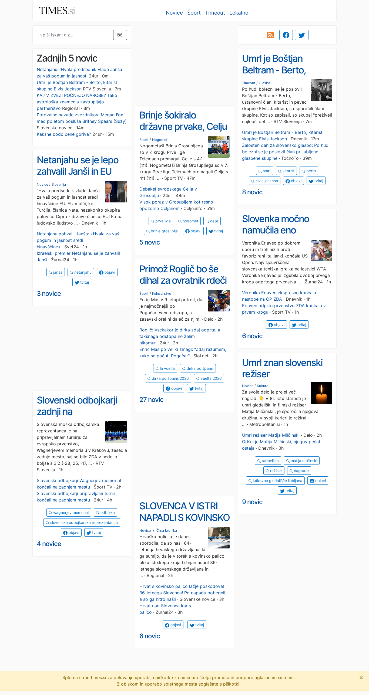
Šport (194, 12)
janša (57, 272)
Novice (174, 12)
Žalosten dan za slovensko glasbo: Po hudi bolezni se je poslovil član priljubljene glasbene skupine (286, 152)
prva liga (162, 221)
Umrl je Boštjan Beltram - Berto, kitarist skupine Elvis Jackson (283, 76)
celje (213, 221)
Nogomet (159, 140)
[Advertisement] (184, 63)
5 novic (149, 242)
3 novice (49, 293)
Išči (120, 35)
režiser (275, 470)
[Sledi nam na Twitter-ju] (301, 35)
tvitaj (318, 180)
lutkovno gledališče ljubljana (277, 480)
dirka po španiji (199, 368)
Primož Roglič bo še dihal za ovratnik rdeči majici (183, 280)
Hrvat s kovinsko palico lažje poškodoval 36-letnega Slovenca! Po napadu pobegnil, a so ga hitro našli (182, 593)
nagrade (301, 470)
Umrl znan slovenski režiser (282, 368)
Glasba (264, 83)
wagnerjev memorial (70, 512)
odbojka (107, 512)
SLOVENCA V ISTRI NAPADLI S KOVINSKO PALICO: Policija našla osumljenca (184, 523)
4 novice (49, 544)
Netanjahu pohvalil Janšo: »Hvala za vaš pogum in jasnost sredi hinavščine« (78, 240)
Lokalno (238, 12)
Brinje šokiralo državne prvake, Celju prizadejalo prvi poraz (183, 126)
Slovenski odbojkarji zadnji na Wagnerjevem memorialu (77, 417)
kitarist (287, 170)
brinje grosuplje (164, 231)
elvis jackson (266, 180)
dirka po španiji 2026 (170, 378)
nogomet (190, 221)
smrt (266, 170)
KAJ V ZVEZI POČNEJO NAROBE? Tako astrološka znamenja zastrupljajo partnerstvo (77, 102)
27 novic (151, 400)
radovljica (270, 460)
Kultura (262, 386)
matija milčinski (303, 460)
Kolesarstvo (161, 293)
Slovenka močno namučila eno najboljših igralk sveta (285, 230)
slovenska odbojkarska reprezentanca (83, 522)
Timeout (215, 12)
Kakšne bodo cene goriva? (64, 134)
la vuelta (167, 368)
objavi (295, 180)
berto (310, 170)
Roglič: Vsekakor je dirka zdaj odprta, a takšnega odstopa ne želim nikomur (179, 336)
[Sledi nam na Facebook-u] (286, 35)
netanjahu (82, 272)
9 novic (252, 502)
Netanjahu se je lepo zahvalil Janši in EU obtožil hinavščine (77, 171)
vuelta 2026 (211, 378)
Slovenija (59, 184)
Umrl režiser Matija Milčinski (271, 435)
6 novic (252, 336)
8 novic (252, 192)
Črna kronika (166, 530)
